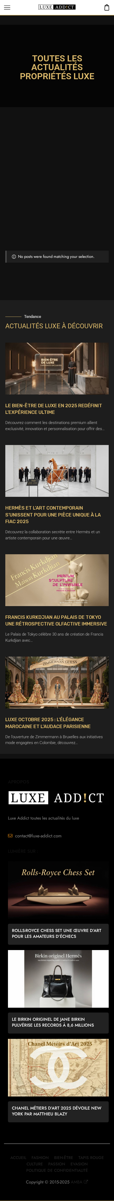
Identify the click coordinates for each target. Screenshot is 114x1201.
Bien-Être (63, 1158)
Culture (35, 1164)
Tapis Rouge (91, 1158)
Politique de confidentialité (57, 1170)
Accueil (18, 1158)
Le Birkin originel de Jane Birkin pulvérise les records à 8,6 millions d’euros (53, 1022)
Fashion (40, 1158)
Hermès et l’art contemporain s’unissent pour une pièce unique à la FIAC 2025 (53, 514)
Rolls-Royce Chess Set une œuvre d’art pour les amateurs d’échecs (56, 933)
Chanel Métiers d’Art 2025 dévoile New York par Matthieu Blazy (56, 1111)
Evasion (79, 1164)
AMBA (76, 1182)
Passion (56, 1164)
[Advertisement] (57, 191)
